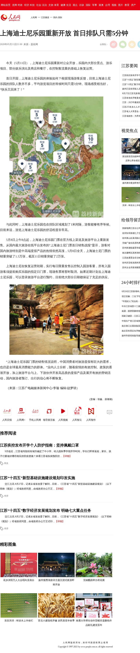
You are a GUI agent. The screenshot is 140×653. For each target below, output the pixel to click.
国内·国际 (57, 17)
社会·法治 (41, 5)
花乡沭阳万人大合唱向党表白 (18, 580)
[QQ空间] (132, 44)
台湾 (107, 5)
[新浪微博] (113, 44)
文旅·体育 (53, 5)
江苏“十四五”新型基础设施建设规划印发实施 (37, 478)
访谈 (81, 5)
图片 (120, 5)
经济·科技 (29, 5)
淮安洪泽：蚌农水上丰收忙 (18, 620)
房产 (133, 5)
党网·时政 (17, 5)
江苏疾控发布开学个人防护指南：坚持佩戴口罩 (39, 445)
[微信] (123, 44)
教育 (127, 5)
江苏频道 (45, 17)
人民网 (34, 17)
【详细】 (67, 456)
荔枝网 (34, 44)
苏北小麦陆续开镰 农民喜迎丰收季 (56, 620)
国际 (88, 5)
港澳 (101, 5)
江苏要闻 (129, 66)
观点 (75, 5)
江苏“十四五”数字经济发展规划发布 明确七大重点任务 (45, 510)
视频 (114, 5)
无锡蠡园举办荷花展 (94, 580)
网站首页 (5, 5)
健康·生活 (66, 5)
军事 (94, 5)
